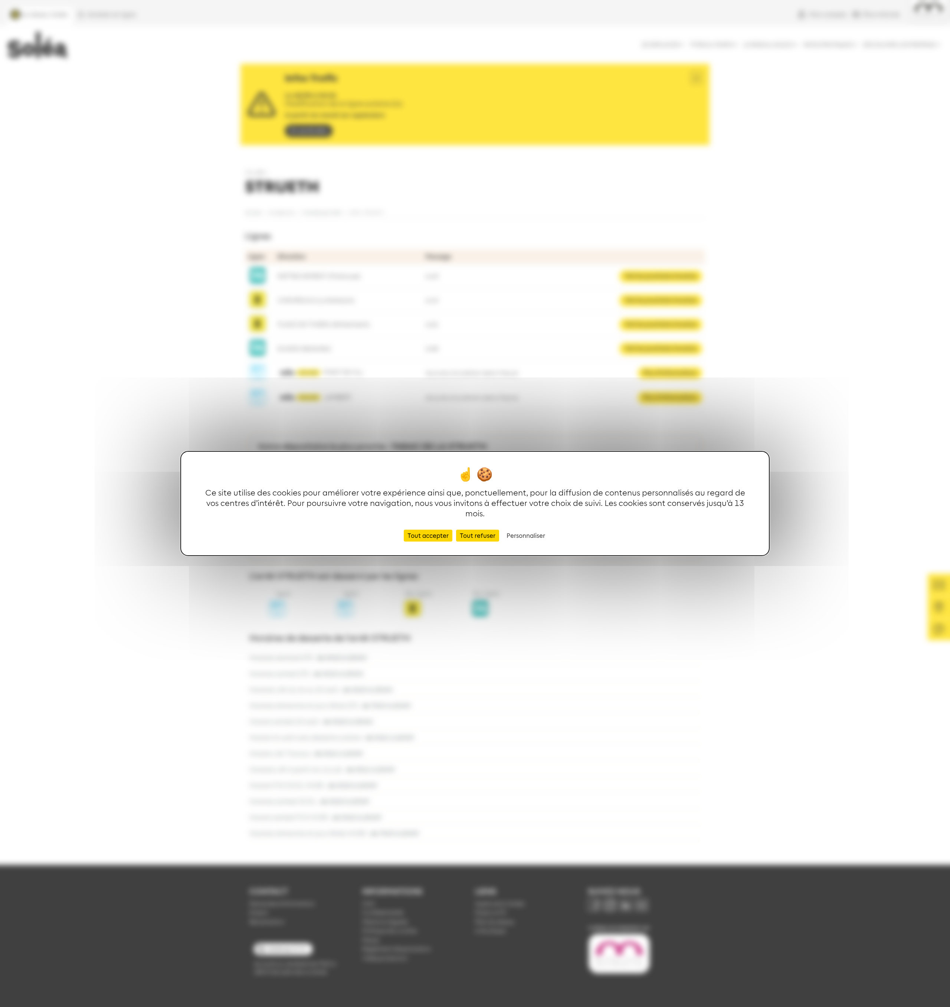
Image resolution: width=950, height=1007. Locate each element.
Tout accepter (428, 535)
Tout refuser (477, 535)
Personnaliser (526, 535)
